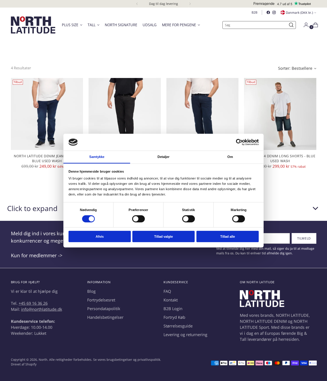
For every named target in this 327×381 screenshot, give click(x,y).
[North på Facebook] (268, 12)
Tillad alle (227, 236)
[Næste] (190, 4)
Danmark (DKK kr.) (299, 12)
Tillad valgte (163, 236)
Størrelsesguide (178, 326)
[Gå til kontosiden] (304, 24)
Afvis (100, 236)
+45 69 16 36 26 (33, 303)
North (43, 359)
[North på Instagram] (274, 12)
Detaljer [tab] (163, 157)
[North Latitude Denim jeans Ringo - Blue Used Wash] (47, 114)
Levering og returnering (185, 334)
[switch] (138, 218)
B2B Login (173, 308)
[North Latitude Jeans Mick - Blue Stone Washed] (202, 114)
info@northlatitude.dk (41, 309)
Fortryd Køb (174, 317)
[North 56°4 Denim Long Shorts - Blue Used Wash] (280, 114)
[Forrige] (137, 4)
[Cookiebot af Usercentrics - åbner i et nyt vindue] (239, 142)
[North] (33, 25)
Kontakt (171, 300)
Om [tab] (230, 157)
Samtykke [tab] (97, 157)
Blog (91, 291)
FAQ (167, 291)
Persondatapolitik (103, 308)
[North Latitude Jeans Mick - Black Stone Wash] (125, 114)
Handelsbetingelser (105, 317)
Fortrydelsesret (101, 300)
